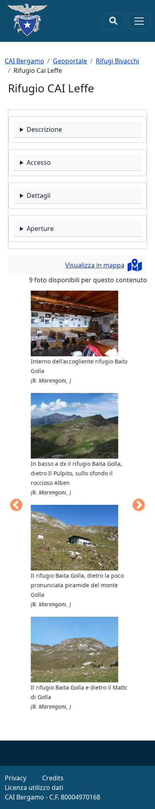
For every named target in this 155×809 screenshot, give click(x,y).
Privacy (15, 778)
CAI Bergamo (24, 61)
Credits (53, 778)
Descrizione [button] (44, 129)
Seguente (138, 505)
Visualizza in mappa (94, 265)
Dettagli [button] (38, 195)
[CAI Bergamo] (27, 20)
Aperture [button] (40, 228)
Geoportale (70, 61)
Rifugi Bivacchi (117, 61)
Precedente (16, 505)
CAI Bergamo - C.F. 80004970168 (52, 797)
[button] (78, 323)
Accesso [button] (39, 162)
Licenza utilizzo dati (34, 787)
